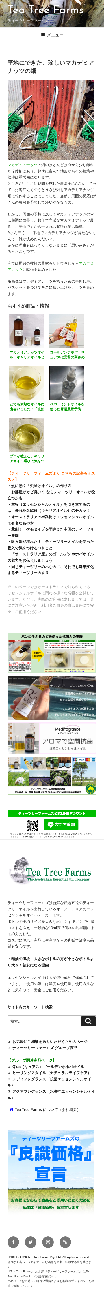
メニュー (55, 35)
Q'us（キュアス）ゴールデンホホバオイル (48, 1066)
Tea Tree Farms (45, 10)
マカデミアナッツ (23, 165)
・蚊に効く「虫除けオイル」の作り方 (39, 485)
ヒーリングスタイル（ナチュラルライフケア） (51, 1073)
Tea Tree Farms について (36, 1109)
